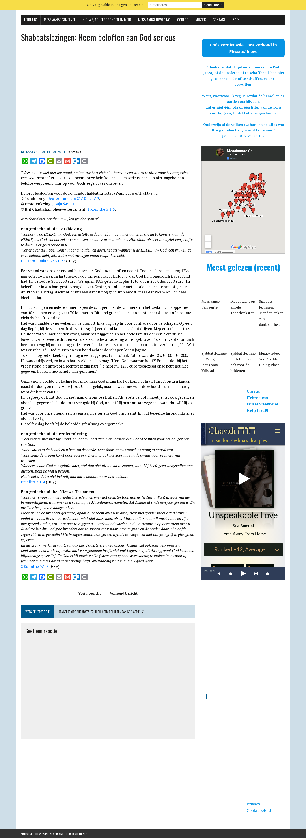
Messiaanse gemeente (59, 19)
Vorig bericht (89, 593)
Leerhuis (30, 19)
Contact (219, 19)
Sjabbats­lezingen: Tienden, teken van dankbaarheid (271, 313)
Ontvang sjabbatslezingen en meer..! (115, 4)
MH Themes (81, 834)
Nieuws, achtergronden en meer (106, 19)
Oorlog (183, 19)
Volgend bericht (124, 593)
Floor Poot (56, 151)
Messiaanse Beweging (154, 19)
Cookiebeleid (259, 810)
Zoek (236, 19)
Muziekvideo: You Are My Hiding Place (269, 359)
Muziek (201, 19)
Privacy (253, 804)
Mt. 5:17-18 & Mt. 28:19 (243, 135)
